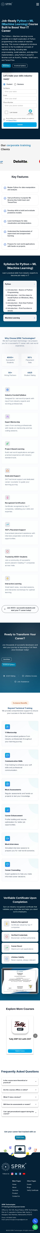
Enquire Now (20, 1137)
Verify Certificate (32, 1190)
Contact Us (16, 1196)
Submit (20, 124)
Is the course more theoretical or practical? (15, 1081)
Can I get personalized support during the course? (18, 1113)
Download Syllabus (20, 65)
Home (14, 1184)
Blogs (29, 1187)
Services (15, 1190)
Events (29, 1184)
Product (15, 1193)
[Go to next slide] (35, 1036)
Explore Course (20, 1051)
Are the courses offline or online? (15, 1090)
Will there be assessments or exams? (16, 1104)
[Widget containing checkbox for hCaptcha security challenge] (18, 112)
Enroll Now (6, 65)
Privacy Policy (12, 120)
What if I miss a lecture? (12, 1097)
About (14, 1187)
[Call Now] (35, 1221)
